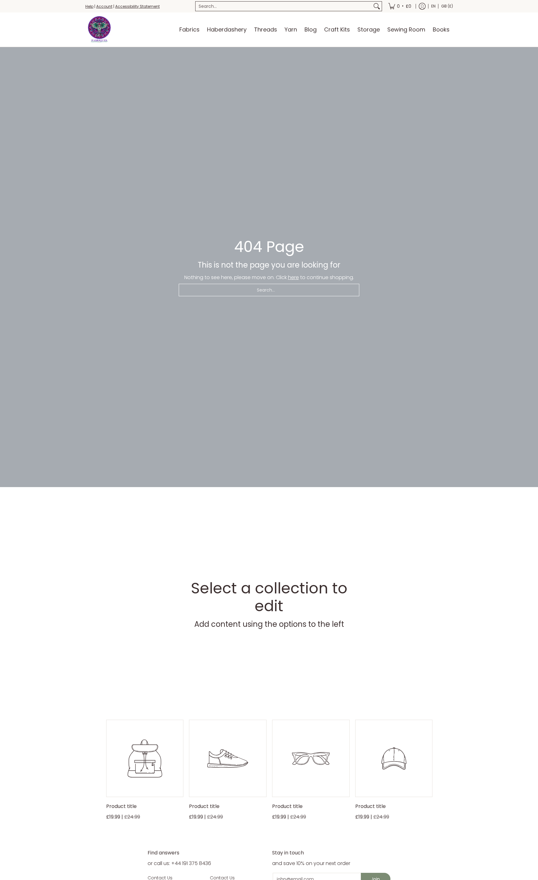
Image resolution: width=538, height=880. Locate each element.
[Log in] (422, 6)
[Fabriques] (99, 29)
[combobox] (284, 6)
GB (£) (447, 6)
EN (433, 6)
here (293, 277)
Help (89, 6)
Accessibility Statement (137, 6)
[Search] (377, 6)
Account (104, 6)
